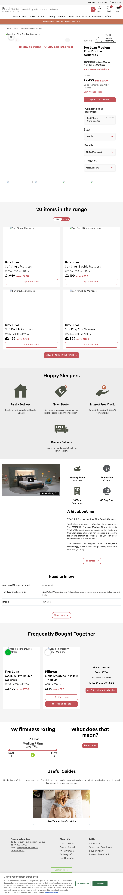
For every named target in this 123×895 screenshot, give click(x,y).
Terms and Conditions (100, 847)
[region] (61, 884)
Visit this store (17, 851)
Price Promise (67, 851)
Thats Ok (100, 884)
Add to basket (101, 100)
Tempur (15, 28)
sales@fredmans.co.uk (27, 848)
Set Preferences (61, 870)
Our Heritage (67, 858)
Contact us (94, 844)
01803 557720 (20, 845)
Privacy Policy (96, 851)
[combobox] (100, 136)
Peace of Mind (67, 847)
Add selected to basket (103, 690)
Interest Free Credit (99, 855)
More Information (51, 892)
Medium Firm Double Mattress (31, 28)
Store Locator (67, 844)
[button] (67, 40)
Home (9, 28)
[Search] (93, 9)
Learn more (90, 746)
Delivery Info (66, 855)
